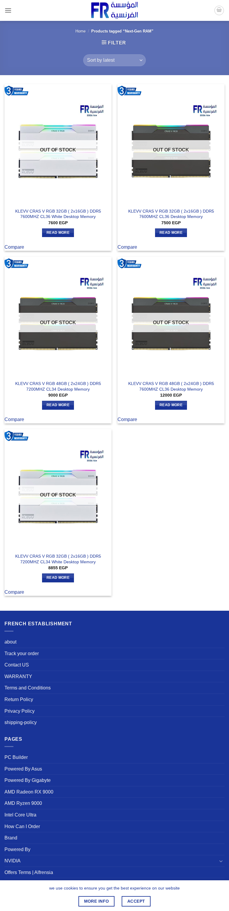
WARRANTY (18, 676)
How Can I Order (22, 826)
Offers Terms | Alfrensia (28, 872)
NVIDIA (12, 860)
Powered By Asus (23, 768)
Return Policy (18, 699)
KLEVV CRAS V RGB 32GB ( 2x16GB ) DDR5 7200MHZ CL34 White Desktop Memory (58, 559)
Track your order (21, 653)
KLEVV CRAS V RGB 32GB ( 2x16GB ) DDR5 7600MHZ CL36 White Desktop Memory (58, 214)
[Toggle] (221, 860)
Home (80, 31)
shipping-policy (20, 722)
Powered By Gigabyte (27, 780)
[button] (8, 10)
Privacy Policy (19, 711)
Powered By (17, 849)
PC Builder (16, 757)
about (10, 641)
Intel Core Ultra (20, 814)
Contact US (16, 664)
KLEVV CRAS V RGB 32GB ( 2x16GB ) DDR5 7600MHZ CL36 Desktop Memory (171, 214)
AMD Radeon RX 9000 (28, 791)
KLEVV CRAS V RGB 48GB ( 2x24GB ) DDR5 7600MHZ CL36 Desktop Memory (171, 386)
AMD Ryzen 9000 (23, 803)
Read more (58, 232)
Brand (10, 837)
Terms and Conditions (27, 687)
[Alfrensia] (114, 10)
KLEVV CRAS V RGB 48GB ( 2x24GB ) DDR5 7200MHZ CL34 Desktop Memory (58, 386)
